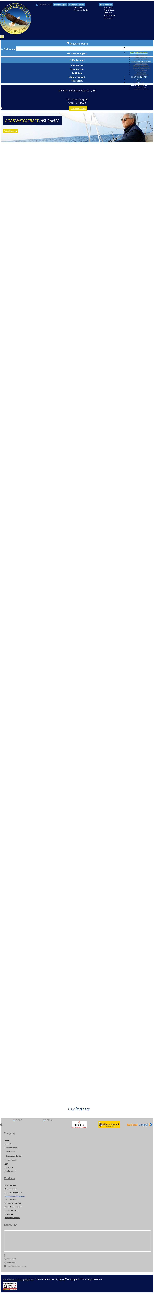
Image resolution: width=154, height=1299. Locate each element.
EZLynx (62, 1279)
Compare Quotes (139, 77)
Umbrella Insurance (141, 74)
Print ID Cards (109, 10)
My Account (106, 4)
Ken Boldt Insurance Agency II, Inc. (18, 1279)
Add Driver (108, 13)
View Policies (108, 7)
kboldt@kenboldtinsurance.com (17, 1266)
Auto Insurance (141, 55)
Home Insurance (141, 57)
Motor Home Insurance (141, 68)
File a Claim (108, 18)
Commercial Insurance (141, 59)
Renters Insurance (141, 70)
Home (138, 47)
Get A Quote (9, 131)
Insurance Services (139, 53)
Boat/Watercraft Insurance (141, 61)
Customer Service (76, 4)
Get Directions (78, 108)
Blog (139, 79)
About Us (139, 50)
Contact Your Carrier (81, 10)
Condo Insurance (141, 64)
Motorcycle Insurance (141, 66)
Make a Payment (110, 15)
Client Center (78, 7)
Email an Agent (60, 4)
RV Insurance (141, 72)
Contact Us (139, 82)
